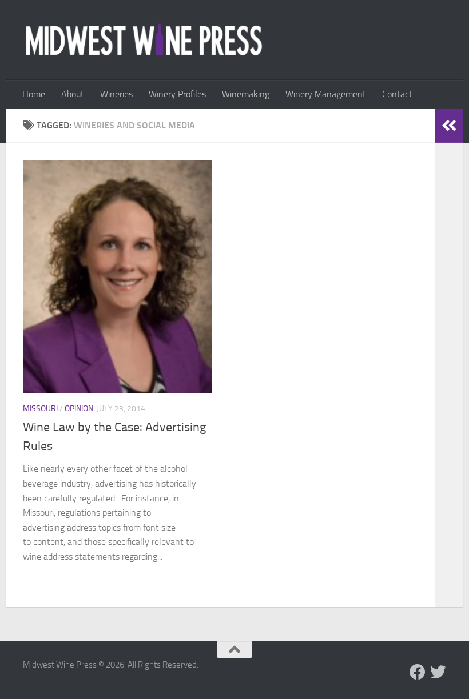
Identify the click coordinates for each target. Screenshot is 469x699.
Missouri (40, 408)
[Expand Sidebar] (449, 126)
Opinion (79, 408)
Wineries (116, 94)
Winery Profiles (177, 94)
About (72, 94)
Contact (397, 94)
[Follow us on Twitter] (438, 672)
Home (33, 94)
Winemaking (245, 94)
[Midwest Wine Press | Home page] (144, 40)
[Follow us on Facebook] (418, 672)
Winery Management (325, 94)
